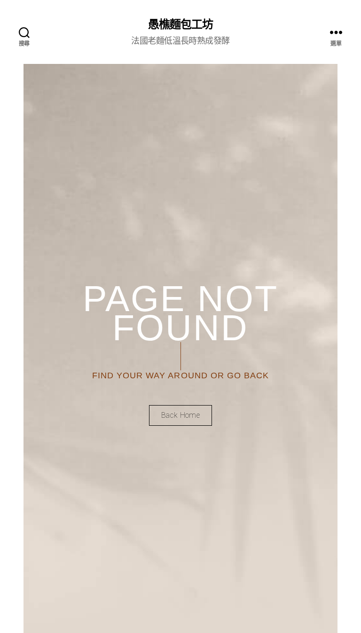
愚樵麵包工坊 (180, 23)
